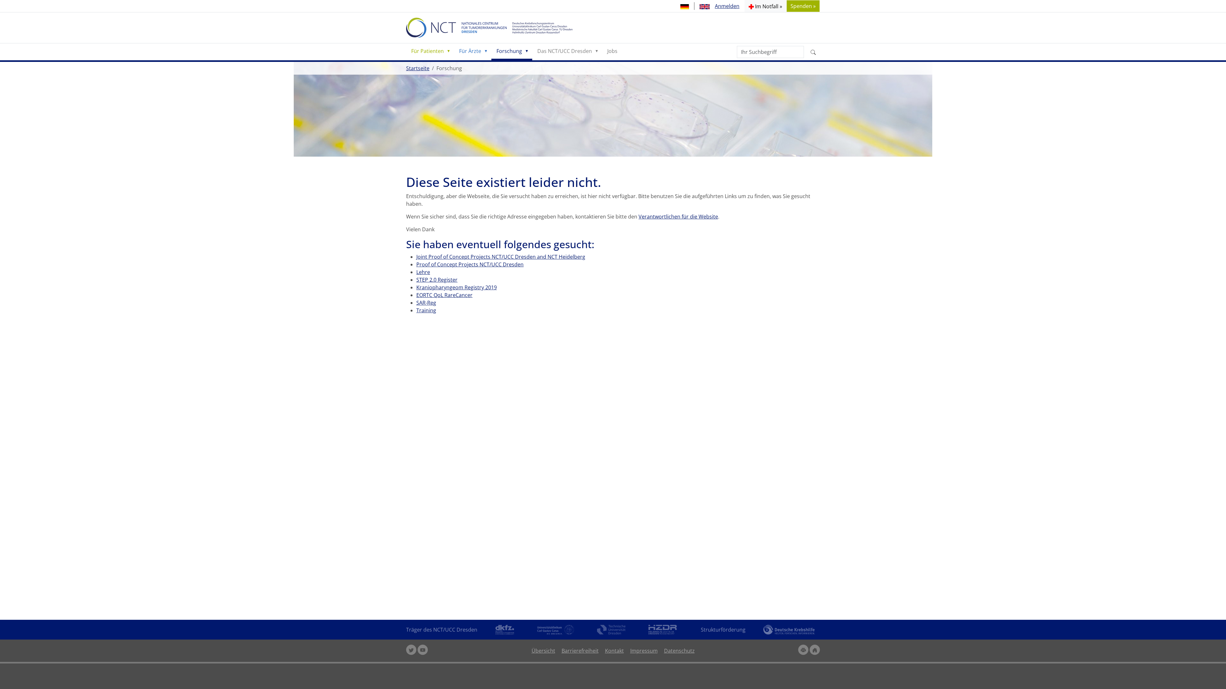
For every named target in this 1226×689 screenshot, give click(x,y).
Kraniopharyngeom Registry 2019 (456, 287)
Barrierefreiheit (580, 650)
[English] (705, 6)
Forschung (509, 51)
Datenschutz (679, 650)
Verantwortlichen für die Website (678, 216)
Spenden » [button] (803, 6)
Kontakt (614, 650)
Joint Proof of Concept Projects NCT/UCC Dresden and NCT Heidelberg (500, 256)
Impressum (644, 650)
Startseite (417, 68)
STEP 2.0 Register (437, 279)
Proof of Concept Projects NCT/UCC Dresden (470, 264)
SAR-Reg (426, 302)
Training (426, 310)
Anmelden (727, 6)
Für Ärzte (470, 51)
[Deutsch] (684, 6)
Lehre (423, 272)
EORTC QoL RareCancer (444, 295)
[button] (765, 6)
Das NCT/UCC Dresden (564, 51)
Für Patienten (427, 51)
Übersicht (543, 650)
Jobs (612, 51)
